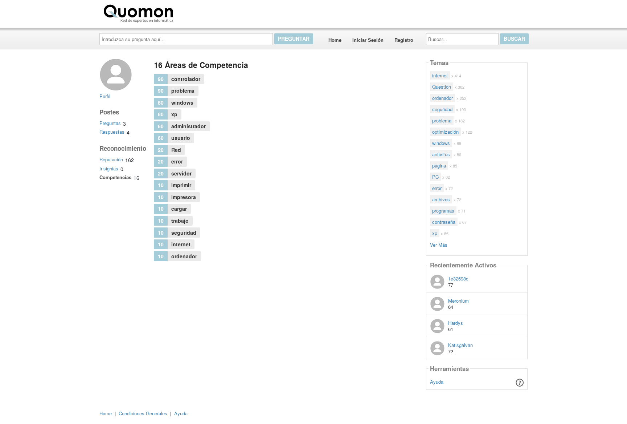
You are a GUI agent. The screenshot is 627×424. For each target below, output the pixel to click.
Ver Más (438, 244)
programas (443, 210)
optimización (445, 131)
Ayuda (436, 381)
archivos (441, 199)
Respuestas (111, 131)
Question (441, 86)
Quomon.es (199, 12)
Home (334, 39)
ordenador (442, 97)
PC (435, 176)
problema (441, 120)
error (437, 188)
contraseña (443, 221)
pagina (439, 165)
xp (434, 233)
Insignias (108, 168)
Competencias (115, 177)
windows (441, 143)
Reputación (111, 159)
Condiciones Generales (143, 413)
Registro (403, 39)
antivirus (441, 154)
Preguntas (110, 123)
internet (440, 75)
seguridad (442, 109)
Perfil (104, 96)
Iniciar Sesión (368, 39)
